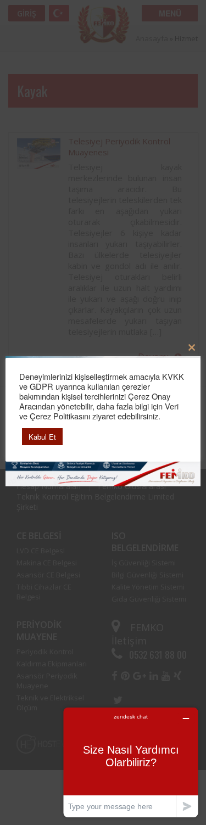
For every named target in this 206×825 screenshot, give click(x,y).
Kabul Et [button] (42, 436)
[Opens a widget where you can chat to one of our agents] (130, 762)
